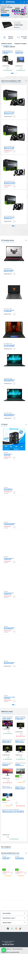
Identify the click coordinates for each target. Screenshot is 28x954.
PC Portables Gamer (8, 268)
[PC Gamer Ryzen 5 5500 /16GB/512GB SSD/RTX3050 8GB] (14, 683)
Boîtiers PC (10, 50)
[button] (12, 73)
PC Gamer (6, 452)
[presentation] (26, 904)
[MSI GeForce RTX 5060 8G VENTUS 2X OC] (14, 203)
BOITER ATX (4, 50)
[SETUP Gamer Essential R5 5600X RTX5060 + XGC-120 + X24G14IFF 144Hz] (14, 648)
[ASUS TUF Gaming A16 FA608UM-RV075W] (14, 256)
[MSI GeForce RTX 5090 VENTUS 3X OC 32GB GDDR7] (14, 133)
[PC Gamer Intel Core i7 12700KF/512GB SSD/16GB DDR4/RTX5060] (14, 578)
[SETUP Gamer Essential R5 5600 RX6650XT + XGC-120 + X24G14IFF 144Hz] (14, 613)
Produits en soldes (20, 43)
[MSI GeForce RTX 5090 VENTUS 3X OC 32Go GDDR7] (14, 98)
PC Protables (18, 51)
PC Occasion (17, 50)
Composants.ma (6, 949)
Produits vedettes (9, 46)
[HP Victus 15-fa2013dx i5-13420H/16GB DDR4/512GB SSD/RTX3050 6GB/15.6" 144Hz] (14, 293)
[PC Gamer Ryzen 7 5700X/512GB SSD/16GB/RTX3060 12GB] (14, 439)
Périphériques (16, 809)
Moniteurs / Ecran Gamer (7, 716)
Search (21, 2)
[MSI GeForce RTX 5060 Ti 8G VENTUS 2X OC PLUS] (14, 168)
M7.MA (17, 952)
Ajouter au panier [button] (7, 68)
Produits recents (6, 43)
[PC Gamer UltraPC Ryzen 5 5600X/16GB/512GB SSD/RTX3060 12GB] (14, 509)
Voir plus (5, 15)
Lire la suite (14, 151)
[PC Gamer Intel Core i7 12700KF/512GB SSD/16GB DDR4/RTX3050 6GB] (14, 544)
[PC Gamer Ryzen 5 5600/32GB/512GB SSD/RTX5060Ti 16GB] (14, 474)
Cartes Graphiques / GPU (9, 111)
